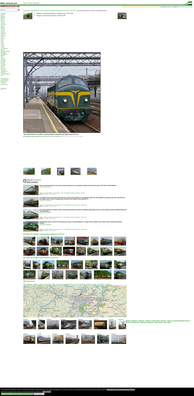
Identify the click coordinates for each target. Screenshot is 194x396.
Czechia (3, 23)
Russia (3, 62)
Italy (2, 41)
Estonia (3, 27)
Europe (3, 28)
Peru (2, 57)
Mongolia (3, 52)
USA (2, 75)
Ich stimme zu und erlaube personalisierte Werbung (17, 394)
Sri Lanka (3, 68)
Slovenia (3, 65)
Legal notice (36, 3)
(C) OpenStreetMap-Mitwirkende (117, 316)
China (2, 21)
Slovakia (3, 64)
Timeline (3, 83)
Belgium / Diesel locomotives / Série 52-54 (51, 15)
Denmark (3, 24)
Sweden (3, 69)
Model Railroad (5, 51)
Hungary (3, 36)
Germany (3, 33)
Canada (3, 20)
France (3, 31)
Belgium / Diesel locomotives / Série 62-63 (76, 229)
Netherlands (4, 54)
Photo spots (4, 81)
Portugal (3, 60)
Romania (3, 61)
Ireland (3, 38)
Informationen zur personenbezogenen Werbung (121, 389)
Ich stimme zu (39, 394)
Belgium (47, 10)
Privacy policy (4, 84)
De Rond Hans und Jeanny (30, 136)
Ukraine (3, 72)
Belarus (3, 16)
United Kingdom (5, 74)
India (2, 37)
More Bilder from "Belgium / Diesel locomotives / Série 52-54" (41, 257)
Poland (3, 58)
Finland (3, 30)
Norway (3, 55)
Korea (2, 44)
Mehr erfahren (47, 392)
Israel (2, 40)
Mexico (3, 50)
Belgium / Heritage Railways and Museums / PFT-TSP (55, 13)
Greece (3, 34)
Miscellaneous (5, 80)
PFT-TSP (72, 10)
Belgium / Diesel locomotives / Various (75, 193)
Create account (188, 6)
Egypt (2, 26)
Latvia (2, 45)
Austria (3, 14)
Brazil (2, 19)
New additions (5, 78)
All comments (37, 180)
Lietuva (3, 47)
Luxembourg (4, 48)
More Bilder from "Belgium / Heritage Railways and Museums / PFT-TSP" (44, 234)
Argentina (3, 13)
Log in (181, 6)
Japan (2, 43)
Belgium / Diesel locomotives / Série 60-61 (76, 205)
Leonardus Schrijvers (45, 187)
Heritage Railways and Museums (60, 10)
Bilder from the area (29, 281)
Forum (25, 3)
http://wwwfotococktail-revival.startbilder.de (50, 136)
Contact (30, 3)
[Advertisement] (83, 34)
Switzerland (4, 71)
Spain (2, 67)
